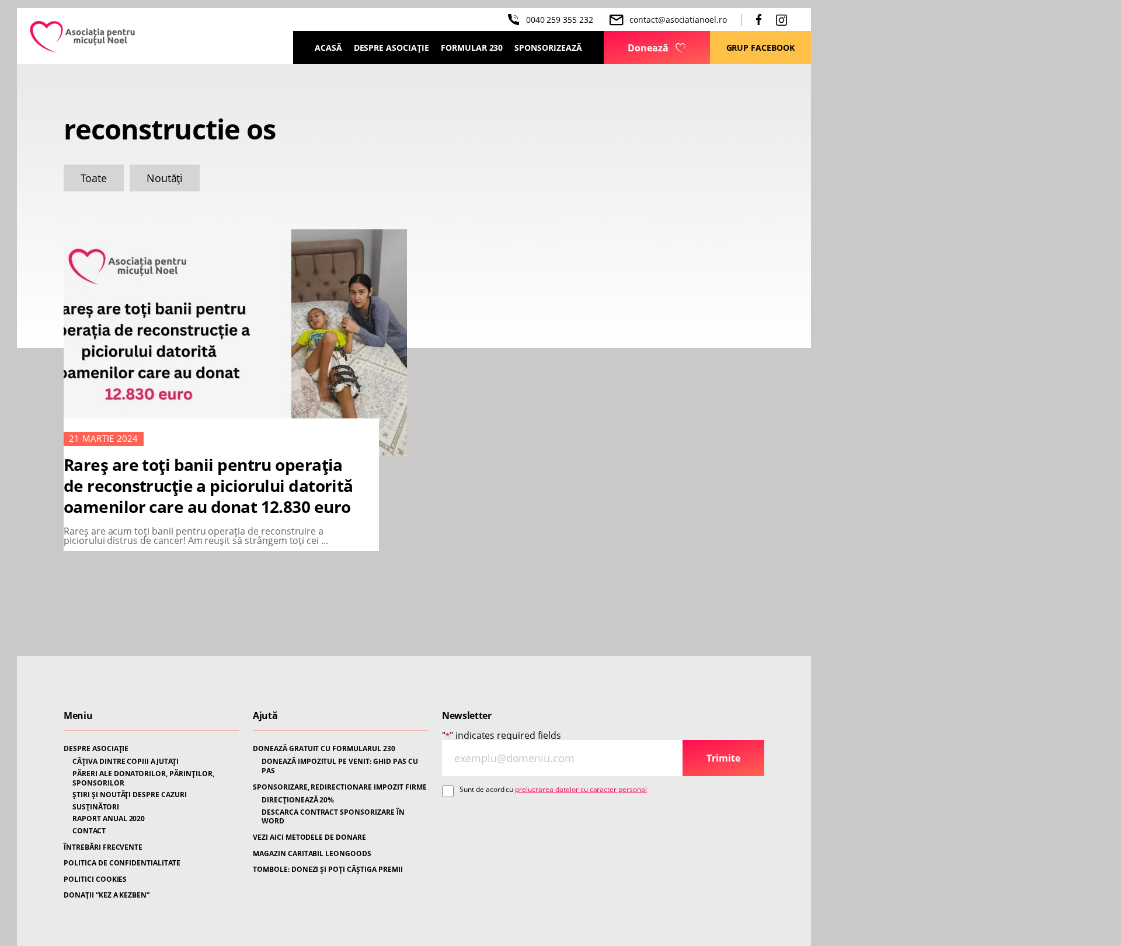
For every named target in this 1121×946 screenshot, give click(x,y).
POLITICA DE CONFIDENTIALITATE (122, 863)
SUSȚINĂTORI (95, 807)
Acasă (328, 47)
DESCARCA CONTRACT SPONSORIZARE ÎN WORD (333, 817)
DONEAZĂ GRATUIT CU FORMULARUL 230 (324, 748)
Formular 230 (472, 47)
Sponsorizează (548, 47)
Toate (94, 178)
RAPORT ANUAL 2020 (108, 818)
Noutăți (165, 178)
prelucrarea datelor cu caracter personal (581, 789)
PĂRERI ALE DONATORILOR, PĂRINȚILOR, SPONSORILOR (143, 778)
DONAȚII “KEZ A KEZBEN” (106, 895)
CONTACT (89, 831)
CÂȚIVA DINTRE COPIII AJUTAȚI (125, 761)
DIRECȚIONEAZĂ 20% (298, 800)
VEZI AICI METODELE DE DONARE (309, 837)
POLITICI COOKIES (95, 879)
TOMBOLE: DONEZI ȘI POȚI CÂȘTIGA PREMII (328, 869)
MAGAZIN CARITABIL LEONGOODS (312, 853)
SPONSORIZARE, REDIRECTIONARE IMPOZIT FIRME (340, 787)
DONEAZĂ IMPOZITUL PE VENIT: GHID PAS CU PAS (340, 766)
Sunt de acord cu (553, 790)
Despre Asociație (391, 47)
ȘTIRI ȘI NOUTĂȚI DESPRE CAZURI (129, 795)
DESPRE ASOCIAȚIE (96, 748)
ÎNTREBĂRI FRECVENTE (103, 847)
